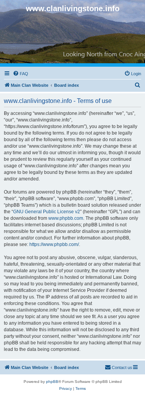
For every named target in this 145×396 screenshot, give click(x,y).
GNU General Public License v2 (46, 211)
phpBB (52, 381)
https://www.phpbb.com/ (54, 244)
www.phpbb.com (65, 218)
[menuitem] (20, 73)
